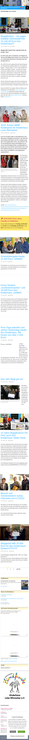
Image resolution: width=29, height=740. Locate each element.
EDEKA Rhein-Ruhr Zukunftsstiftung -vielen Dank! (12, 598)
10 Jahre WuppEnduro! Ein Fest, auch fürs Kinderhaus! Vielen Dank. (14, 435)
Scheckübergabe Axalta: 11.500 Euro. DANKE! (13, 257)
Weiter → (19, 569)
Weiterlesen (8, 96)
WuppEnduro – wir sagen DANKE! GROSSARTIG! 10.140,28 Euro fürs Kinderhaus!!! (13, 40)
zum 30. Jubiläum (4, 602)
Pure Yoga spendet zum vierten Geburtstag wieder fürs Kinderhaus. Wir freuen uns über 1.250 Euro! (14, 332)
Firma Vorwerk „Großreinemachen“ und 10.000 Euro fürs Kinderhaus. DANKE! (13, 289)
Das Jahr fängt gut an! (12, 379)
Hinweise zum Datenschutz (17, 736)
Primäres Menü (27, 8)
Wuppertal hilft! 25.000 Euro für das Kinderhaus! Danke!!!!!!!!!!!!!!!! (13, 546)
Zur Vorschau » (4, 586)
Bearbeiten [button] (13, 731)
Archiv (2, 665)
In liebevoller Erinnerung (6, 594)
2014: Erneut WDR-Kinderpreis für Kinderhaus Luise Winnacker (14, 127)
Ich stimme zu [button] (21, 731)
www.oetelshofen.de (16, 95)
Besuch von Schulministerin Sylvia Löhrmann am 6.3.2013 (12, 496)
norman (13, 46)
